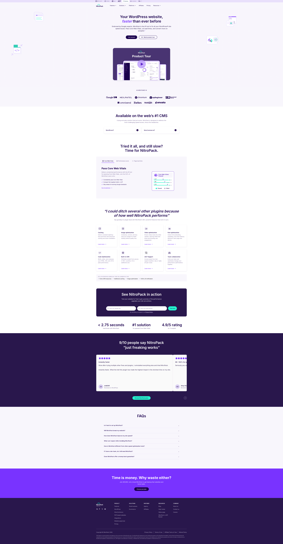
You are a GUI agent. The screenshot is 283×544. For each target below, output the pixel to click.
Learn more (102, 244)
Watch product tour (149, 37)
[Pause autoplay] (185, 397)
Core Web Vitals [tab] (108, 161)
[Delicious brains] (140, 1)
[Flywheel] (107, 1)
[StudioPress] (133, 1)
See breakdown (106, 188)
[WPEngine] (98, 1)
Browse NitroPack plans (141, 398)
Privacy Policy (149, 312)
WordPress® (110, 130)
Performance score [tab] (123, 161)
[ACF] (119, 1)
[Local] (114, 1)
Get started (131, 37)
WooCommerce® (149, 130)
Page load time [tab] (138, 161)
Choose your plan (141, 489)
